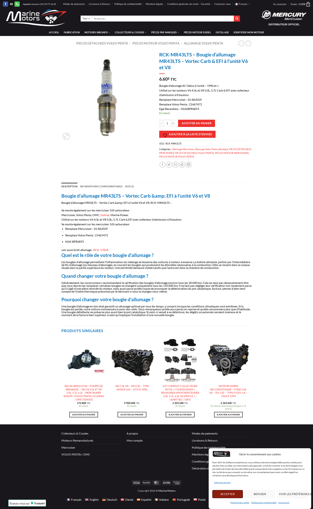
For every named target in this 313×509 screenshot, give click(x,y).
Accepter (227, 494)
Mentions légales (154, 4)
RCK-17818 (100, 250)
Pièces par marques (164, 32)
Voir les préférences (293, 494)
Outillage (222, 32)
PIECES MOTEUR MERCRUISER (232, 153)
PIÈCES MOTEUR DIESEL (197, 32)
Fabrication (72, 32)
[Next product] (241, 43)
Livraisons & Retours (99, 4)
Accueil (54, 32)
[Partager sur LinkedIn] (189, 165)
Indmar (105, 215)
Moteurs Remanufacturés (77, 440)
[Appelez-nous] (17, 4)
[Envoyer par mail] (176, 165)
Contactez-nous (222, 4)
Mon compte (135, 440)
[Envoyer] (237, 19)
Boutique (223, 149)
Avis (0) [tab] (129, 186)
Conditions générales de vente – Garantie (188, 4)
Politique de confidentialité (263, 502)
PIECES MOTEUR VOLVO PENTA (156, 43)
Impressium (283, 502)
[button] (280, 4)
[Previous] (61, 380)
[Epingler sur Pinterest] (182, 165)
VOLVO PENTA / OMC (75, 454)
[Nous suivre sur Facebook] (5, 4)
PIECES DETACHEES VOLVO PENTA (102, 43)
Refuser (260, 494)
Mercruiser (68, 447)
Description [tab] (69, 186)
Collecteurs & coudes (129, 32)
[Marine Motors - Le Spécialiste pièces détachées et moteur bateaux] (39, 18)
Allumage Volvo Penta (203, 43)
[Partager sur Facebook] (163, 165)
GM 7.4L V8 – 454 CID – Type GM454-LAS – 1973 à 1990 (132, 387)
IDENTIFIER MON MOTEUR (248, 32)
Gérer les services (222, 482)
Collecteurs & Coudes (74, 433)
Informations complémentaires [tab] (101, 186)
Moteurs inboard (96, 32)
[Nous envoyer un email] (11, 4)
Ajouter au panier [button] (83, 414)
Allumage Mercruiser (183, 149)
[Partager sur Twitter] (169, 165)
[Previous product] (248, 43)
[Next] (250, 380)
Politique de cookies (239, 502)
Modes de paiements (74, 4)
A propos (132, 433)
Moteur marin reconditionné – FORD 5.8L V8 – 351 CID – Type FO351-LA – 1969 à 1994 (228, 391)
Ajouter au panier (197, 123)
